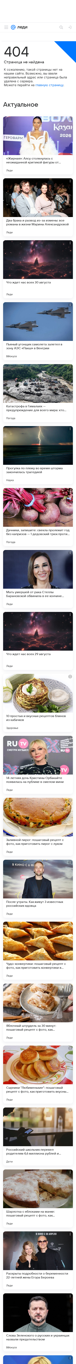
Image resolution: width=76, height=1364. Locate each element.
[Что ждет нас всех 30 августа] (38, 269)
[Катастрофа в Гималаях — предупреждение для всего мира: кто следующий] (38, 393)
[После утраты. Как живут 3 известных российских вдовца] (38, 889)
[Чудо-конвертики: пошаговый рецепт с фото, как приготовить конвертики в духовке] (38, 951)
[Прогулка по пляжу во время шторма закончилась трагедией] (38, 455)
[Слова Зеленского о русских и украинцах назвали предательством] (38, 1322)
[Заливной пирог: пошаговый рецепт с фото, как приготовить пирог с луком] (38, 827)
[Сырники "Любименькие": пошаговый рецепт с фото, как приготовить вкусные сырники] (38, 1075)
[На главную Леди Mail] (21, 27)
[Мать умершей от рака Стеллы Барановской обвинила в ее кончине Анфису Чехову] (38, 579)
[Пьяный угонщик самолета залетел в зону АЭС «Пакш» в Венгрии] (38, 331)
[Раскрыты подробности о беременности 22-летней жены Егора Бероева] (38, 1260)
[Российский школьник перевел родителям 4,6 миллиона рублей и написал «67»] (38, 1136)
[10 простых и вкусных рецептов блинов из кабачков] (38, 703)
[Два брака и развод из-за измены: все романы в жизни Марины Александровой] (38, 207)
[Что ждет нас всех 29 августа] (38, 641)
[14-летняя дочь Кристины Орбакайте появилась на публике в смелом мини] (38, 765)
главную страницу (49, 85)
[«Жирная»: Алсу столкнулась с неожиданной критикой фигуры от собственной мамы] (38, 145)
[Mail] (13, 27)
